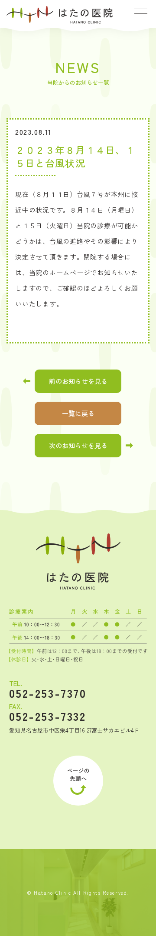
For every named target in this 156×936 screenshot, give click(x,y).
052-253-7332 (47, 716)
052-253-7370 (48, 693)
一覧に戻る (78, 413)
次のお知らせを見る (78, 445)
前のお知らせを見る (78, 381)
